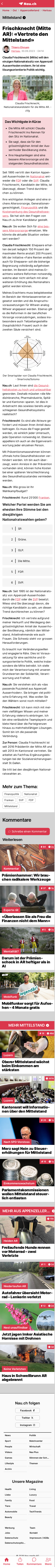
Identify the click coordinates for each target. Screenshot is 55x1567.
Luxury (33, 1494)
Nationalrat (37, 176)
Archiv (8, 1469)
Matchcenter (36, 1441)
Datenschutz (11, 1538)
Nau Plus (33, 1452)
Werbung (10, 1528)
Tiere (7, 1506)
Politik (32, 1435)
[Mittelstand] (27, 17)
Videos (8, 1452)
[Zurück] (2, 3)
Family (8, 1500)
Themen (33, 1463)
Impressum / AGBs (39, 1538)
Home (5, 10)
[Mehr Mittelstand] (27, 1025)
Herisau (47, 10)
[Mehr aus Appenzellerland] (27, 1211)
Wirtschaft (34, 1446)
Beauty (8, 1517)
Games (8, 1457)
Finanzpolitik (29, 207)
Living (32, 1489)
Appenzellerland (29, 10)
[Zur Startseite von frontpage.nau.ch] (27, 3)
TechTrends (35, 1511)
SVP (35, 180)
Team (32, 1528)
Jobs (7, 1533)
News (8, 1435)
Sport (8, 1441)
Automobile (11, 1511)
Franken (44, 497)
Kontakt (34, 1533)
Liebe (8, 1494)
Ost (15, 10)
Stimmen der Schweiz (40, 1457)
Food (32, 1500)
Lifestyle (9, 1463)
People (8, 1446)
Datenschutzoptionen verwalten (16, 1543)
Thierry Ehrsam (20, 47)
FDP (18, 180)
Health (8, 1489)
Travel (32, 1506)
